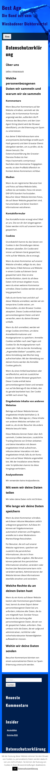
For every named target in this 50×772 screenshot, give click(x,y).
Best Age (11, 7)
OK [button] (15, 769)
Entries (12, 735)
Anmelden (12, 730)
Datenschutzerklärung (28, 768)
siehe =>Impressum (15, 71)
